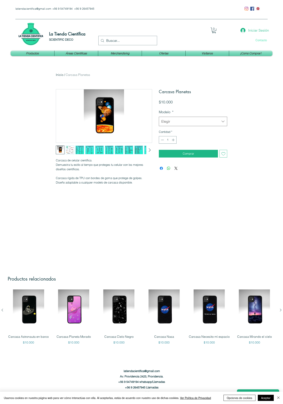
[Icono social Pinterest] (258, 9)
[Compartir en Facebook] (161, 168)
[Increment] (173, 139)
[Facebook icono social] (252, 9)
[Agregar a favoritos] (223, 154)
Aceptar (265, 398)
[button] (214, 30)
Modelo (166, 112)
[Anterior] (2, 310)
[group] (141, 319)
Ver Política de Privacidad (195, 398)
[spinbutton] (168, 139)
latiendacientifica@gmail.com (33, 8)
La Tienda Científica (67, 34)
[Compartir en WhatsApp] (168, 168)
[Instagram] (246, 9)
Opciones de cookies (239, 398)
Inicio (59, 75)
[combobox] (193, 121)
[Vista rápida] (28, 310)
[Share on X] (176, 168)
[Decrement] (162, 139)
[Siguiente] (280, 310)
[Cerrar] (278, 398)
